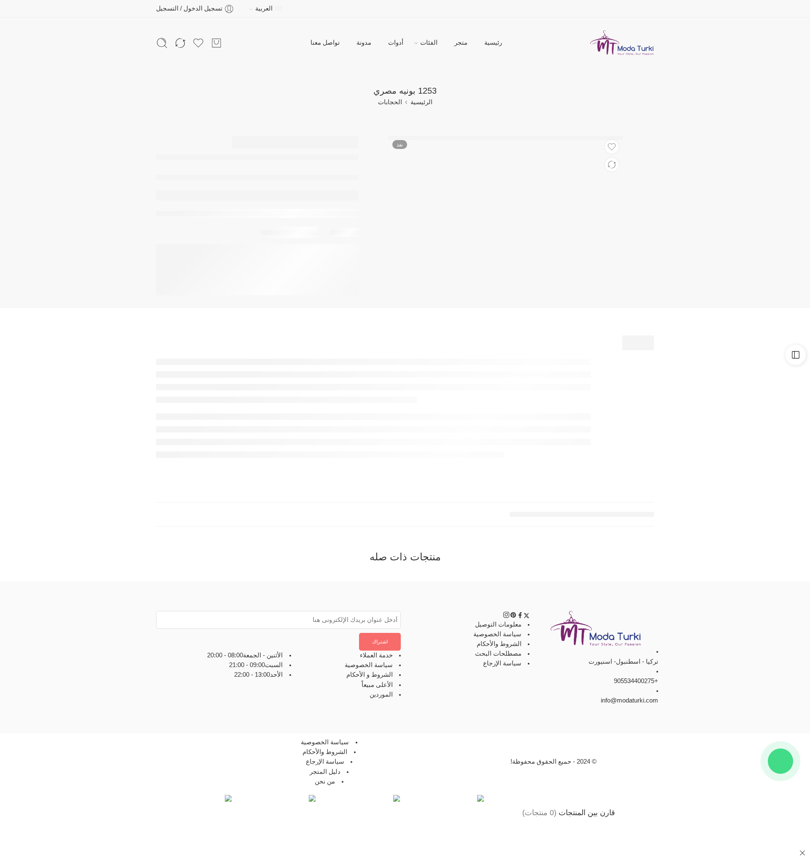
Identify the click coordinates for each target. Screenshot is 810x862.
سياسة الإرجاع (502, 663)
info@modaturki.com (629, 700)
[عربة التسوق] (216, 43)
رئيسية (493, 42)
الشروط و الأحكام (369, 675)
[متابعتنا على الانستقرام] (506, 616)
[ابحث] (162, 43)
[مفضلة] (611, 147)
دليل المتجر (325, 771)
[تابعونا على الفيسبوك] (520, 616)
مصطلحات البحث (498, 653)
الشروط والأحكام (499, 643)
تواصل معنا (325, 42)
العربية (264, 8)
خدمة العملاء (376, 655)
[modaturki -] (622, 43)
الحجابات (390, 102)
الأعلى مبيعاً (377, 684)
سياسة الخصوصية (497, 634)
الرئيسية (421, 102)
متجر (460, 42)
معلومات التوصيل (498, 624)
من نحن (325, 781)
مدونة (363, 42)
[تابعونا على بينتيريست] (513, 616)
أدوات (395, 42)
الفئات (428, 42)
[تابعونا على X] (526, 616)
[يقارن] (611, 164)
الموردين (381, 694)
